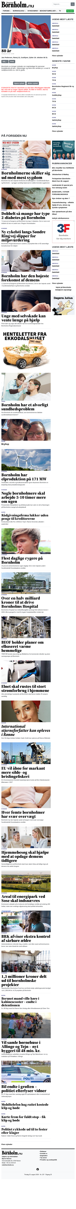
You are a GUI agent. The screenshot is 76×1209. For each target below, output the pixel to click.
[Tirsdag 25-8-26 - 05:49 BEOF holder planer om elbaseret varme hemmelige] (26, 627)
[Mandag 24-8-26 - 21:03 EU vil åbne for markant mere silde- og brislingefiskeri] (26, 753)
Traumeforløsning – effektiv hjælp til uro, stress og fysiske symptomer (63, 205)
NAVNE (54, 65)
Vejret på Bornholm (63, 287)
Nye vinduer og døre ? (61, 198)
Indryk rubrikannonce (60, 218)
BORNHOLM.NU (19, 11)
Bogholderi (43, 1155)
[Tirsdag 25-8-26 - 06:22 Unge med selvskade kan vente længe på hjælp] (26, 301)
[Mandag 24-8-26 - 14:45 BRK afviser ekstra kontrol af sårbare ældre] (26, 921)
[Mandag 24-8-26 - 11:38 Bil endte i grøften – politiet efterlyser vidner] (26, 1071)
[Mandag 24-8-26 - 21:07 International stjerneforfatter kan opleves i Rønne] (26, 711)
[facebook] (38, 1169)
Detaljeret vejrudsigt (63, 290)
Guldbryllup (56, 95)
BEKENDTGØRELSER (48, 11)
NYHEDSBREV (33, 11)
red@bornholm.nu (8, 1165)
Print (12, 61)
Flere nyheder (57, 56)
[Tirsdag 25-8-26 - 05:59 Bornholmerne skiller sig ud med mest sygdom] (26, 154)
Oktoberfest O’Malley (60, 174)
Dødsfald (55, 26)
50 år (54, 74)
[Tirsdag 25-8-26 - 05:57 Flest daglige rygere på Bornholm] (26, 541)
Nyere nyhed (19, 83)
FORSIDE (6, 11)
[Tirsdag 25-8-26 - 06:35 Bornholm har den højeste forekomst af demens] (26, 261)
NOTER (3, 512)
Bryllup (55, 68)
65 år (54, 108)
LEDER (3, 401)
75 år (54, 80)
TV (60, 11)
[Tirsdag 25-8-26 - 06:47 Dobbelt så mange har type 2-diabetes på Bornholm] (26, 198)
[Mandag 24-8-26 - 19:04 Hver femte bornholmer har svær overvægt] (26, 797)
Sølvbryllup (56, 120)
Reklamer (43, 1151)
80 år (54, 114)
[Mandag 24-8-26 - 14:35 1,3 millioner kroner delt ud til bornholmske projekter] (26, 961)
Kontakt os (43, 1153)
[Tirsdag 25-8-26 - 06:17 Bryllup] (26, 430)
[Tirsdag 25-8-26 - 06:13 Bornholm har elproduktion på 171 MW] (26, 460)
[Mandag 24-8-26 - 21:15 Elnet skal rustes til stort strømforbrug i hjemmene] (26, 671)
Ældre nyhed (33, 83)
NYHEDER (4, 169)
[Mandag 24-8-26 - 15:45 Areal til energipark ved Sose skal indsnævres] (26, 881)
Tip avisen (70, 11)
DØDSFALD (55, 23)
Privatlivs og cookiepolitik (48, 1160)
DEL (4, 61)
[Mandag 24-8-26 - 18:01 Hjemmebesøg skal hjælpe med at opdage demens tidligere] (26, 837)
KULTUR (3, 723)
